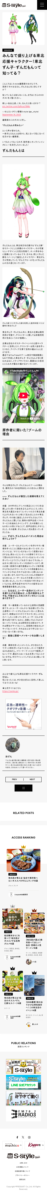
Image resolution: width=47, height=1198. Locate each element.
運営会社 (22, 1179)
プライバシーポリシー (22, 1175)
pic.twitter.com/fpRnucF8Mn (16, 106)
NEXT (32, 779)
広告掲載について (22, 1167)
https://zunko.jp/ (10, 691)
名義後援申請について (22, 1171)
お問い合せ (23, 1163)
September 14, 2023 (11, 115)
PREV (14, 779)
